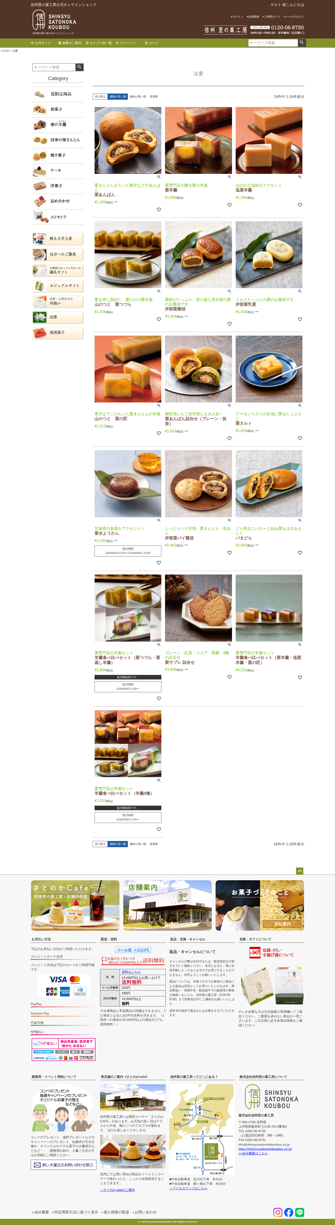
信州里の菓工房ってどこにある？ (194, 1077)
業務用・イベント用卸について (54, 1077)
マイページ (128, 43)
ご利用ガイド (272, 16)
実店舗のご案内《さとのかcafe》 (125, 1077)
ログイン (237, 16)
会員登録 (253, 16)
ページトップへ (299, 871)
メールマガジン (294, 16)
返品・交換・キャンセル (187, 939)
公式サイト (43, 43)
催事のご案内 (71, 43)
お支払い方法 (41, 939)
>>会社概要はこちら (253, 1153)
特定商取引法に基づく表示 (76, 1212)
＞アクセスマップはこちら (188, 1188)
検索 (302, 43)
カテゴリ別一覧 (101, 43)
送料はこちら (131, 972)
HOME (5, 50)
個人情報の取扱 (116, 1212)
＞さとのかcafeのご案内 (117, 1190)
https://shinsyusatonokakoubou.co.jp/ (265, 1149)
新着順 (154, 96)
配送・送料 (109, 939)
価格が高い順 (138, 96)
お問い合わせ (146, 1212)
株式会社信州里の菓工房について (263, 1077)
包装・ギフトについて (255, 939)
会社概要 (41, 1212)
